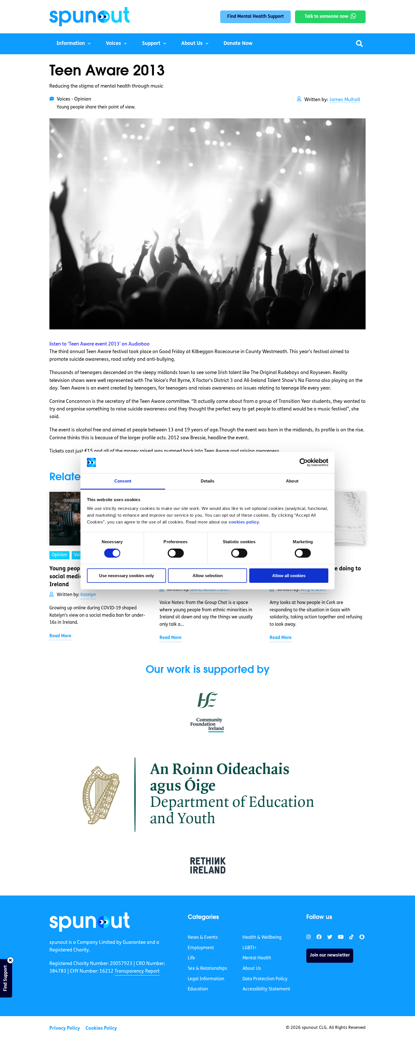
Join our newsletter (330, 955)
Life (191, 958)
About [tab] (292, 481)
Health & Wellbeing (262, 937)
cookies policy (244, 522)
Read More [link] (60, 636)
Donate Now (238, 43)
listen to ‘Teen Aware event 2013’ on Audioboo (99, 344)
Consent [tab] (122, 481)
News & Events (203, 937)
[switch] (176, 553)
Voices (113, 43)
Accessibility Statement (266, 989)
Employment (201, 948)
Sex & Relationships (207, 968)
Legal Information (206, 979)
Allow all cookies (288, 575)
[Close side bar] (10, 960)
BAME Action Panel (209, 589)
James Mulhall (344, 99)
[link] (89, 922)
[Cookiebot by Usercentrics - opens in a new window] (303, 462)
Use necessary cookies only (126, 575)
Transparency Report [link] (137, 971)
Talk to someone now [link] (326, 16)
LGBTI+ (250, 948)
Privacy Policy (64, 1028)
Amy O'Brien (313, 589)
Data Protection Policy (265, 979)
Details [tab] (208, 481)
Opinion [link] (59, 555)
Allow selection (208, 575)
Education (198, 989)
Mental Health (257, 958)
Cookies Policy (101, 1028)
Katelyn (88, 595)
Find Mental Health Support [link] (255, 16)
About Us (192, 43)
